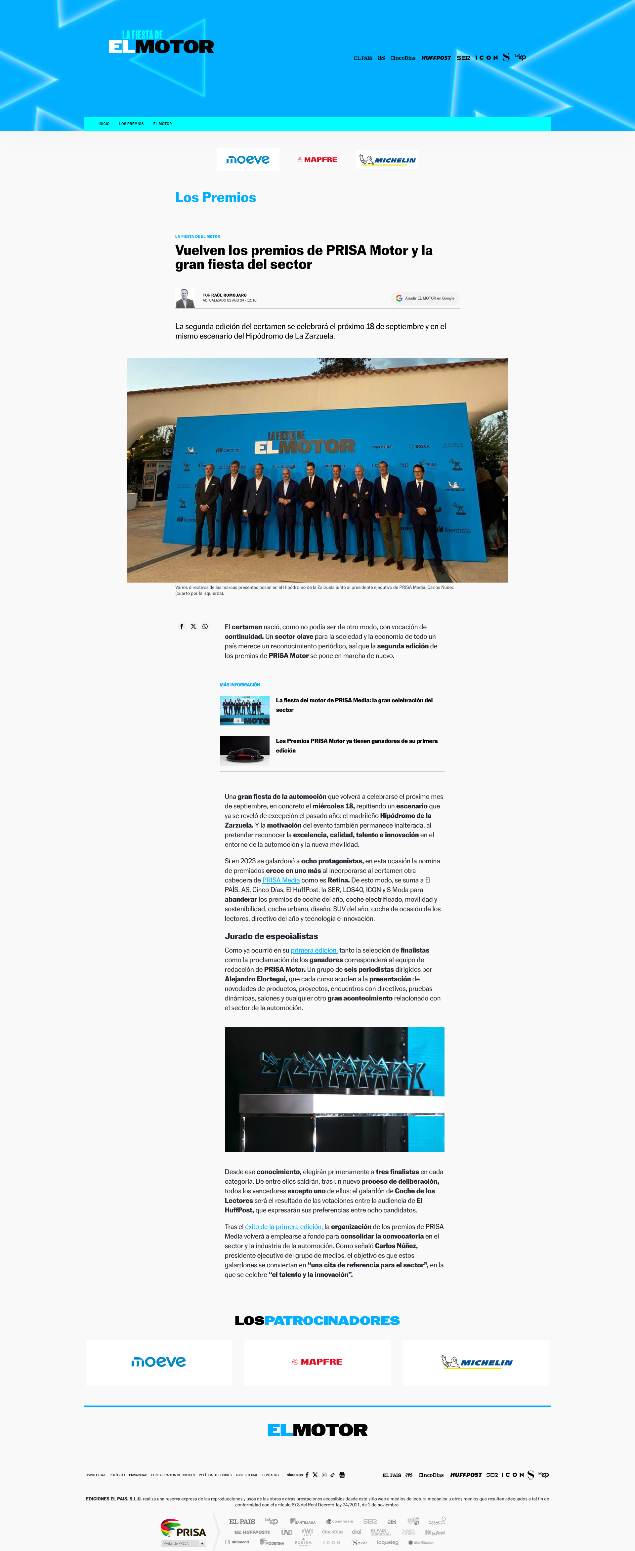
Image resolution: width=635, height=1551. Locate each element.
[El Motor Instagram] (324, 1476)
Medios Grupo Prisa (183, 1543)
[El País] (363, 58)
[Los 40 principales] (520, 58)
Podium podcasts (303, 1542)
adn (411, 1522)
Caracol (435, 1522)
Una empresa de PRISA (183, 1527)
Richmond (238, 1542)
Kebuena (429, 1532)
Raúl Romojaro (229, 295)
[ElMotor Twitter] (315, 1475)
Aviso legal (96, 1475)
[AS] (381, 58)
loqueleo (388, 1542)
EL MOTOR (162, 124)
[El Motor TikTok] (332, 1476)
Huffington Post (251, 1532)
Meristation (420, 1542)
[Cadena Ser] (463, 58)
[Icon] (487, 58)
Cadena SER (368, 1522)
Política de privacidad (128, 1475)
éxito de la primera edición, (284, 1226)
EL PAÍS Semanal (381, 1532)
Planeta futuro (405, 1532)
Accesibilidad (246, 1475)
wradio (306, 1532)
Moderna (270, 1542)
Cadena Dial (357, 1532)
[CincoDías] (403, 58)
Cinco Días (332, 1532)
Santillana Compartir (339, 1522)
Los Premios (131, 124)
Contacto (270, 1475)
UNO (287, 1532)
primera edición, (314, 950)
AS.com (389, 1522)
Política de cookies (215, 1475)
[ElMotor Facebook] (307, 1475)
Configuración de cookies (173, 1475)
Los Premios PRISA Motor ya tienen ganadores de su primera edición (357, 746)
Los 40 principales (273, 1522)
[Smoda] (506, 58)
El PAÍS (242, 1522)
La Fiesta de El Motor (197, 236)
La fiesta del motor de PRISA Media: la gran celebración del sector (354, 705)
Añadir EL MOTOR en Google (429, 298)
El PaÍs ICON (331, 1542)
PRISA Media (281, 880)
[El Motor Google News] (342, 1475)
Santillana (304, 1522)
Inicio (104, 124)
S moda (359, 1542)
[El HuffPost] (436, 58)
